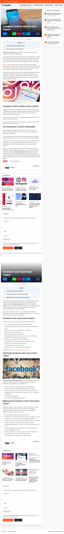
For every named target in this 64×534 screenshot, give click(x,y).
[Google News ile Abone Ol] (28, 39)
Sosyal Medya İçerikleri (25, 5)
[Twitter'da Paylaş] (10, 33)
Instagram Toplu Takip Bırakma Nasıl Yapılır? (21, 479)
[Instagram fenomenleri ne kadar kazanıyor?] (8, 472)
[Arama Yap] (40, 1)
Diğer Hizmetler (49, 5)
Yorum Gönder (8, 248)
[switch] (50, 2)
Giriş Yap (57, 1)
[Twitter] (45, 1)
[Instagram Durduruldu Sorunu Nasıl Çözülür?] (8, 181)
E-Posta (6, 235)
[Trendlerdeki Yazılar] (2, 1)
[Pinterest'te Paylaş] (19, 33)
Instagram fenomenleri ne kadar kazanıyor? (7, 479)
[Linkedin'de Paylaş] (24, 33)
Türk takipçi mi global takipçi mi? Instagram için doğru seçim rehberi (34, 205)
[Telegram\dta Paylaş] (28, 33)
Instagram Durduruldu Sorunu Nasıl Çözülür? (7, 189)
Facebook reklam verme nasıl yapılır (19, 349)
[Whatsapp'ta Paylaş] (14, 33)
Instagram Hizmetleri (38, 5)
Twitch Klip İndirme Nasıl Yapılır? (34, 188)
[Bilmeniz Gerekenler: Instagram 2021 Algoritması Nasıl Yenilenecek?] (35, 471)
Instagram (5, 64)
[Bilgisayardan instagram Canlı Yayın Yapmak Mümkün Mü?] (35, 454)
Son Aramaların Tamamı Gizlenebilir (13, 49)
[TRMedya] (7, 167)
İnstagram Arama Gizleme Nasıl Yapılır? (14, 45)
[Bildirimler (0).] (61, 1)
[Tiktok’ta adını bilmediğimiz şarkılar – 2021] (21, 196)
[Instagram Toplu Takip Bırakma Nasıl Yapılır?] (21, 472)
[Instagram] (47, 1)
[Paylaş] (33, 33)
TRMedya (12, 167)
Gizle (23, 42)
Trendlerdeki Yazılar (58, 531)
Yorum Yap (6, 214)
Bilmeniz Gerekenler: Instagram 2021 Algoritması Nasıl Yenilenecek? (34, 479)
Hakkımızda (50, 531)
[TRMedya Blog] (6, 5)
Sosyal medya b (8, 1)
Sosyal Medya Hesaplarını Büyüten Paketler (21, 465)
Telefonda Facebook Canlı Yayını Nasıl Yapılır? (16, 294)
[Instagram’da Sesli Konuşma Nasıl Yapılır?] (21, 182)
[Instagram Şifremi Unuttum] (8, 456)
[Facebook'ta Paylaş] (5, 33)
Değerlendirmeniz (7, 239)
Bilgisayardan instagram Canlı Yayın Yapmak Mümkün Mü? (34, 461)
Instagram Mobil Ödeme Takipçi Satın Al (8, 209)
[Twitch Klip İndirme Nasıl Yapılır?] (35, 181)
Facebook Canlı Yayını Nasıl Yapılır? (13, 291)
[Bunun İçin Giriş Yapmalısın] (11, 39)
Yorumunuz (7, 221)
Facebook (5, 300)
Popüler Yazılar (58, 5)
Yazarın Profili (36, 165)
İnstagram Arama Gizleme (14, 161)
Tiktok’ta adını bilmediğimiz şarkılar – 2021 (21, 205)
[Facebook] (43, 1)
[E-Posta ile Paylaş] (38, 33)
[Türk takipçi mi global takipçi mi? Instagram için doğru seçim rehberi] (35, 196)
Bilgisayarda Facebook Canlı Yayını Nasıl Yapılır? (16, 297)
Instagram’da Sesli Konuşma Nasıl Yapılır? (21, 189)
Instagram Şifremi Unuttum (6, 463)
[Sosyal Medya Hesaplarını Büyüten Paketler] (21, 456)
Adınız (5, 231)
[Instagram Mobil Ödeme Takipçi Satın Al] (8, 199)
